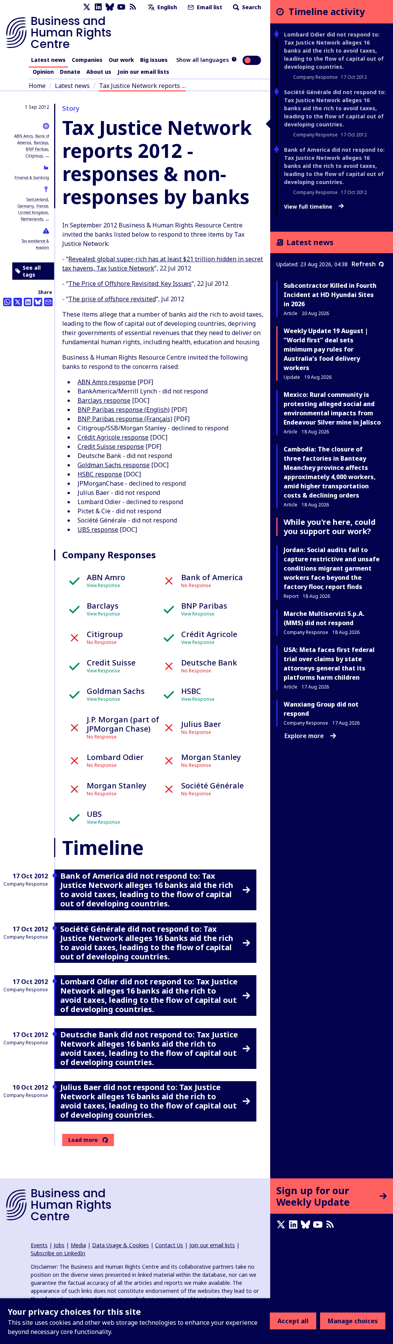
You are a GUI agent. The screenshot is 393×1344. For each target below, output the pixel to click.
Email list (208, 7)
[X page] (86, 7)
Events (39, 1245)
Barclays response (104, 400)
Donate (70, 71)
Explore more (304, 736)
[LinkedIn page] (98, 7)
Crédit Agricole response (113, 437)
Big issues (154, 59)
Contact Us (169, 1245)
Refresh (364, 264)
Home (37, 85)
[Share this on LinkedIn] (28, 302)
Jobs (59, 1245)
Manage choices (353, 1321)
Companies (87, 59)
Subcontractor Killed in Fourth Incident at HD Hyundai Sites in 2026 (330, 294)
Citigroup (34, 155)
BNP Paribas (37, 149)
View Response (103, 585)
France (42, 206)
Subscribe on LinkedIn (58, 1253)
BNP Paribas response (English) (124, 409)
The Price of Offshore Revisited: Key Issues (130, 283)
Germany (25, 206)
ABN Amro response (107, 382)
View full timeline (309, 206)
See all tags (32, 271)
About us (98, 71)
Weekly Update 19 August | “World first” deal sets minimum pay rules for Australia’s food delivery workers (326, 349)
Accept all (293, 1321)
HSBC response (100, 474)
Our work (121, 59)
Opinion (43, 71)
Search (251, 7)
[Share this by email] (48, 302)
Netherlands (32, 219)
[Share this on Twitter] (17, 302)
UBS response (98, 529)
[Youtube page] (121, 7)
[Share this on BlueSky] (38, 302)
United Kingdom (33, 212)
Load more (83, 1140)
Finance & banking (32, 177)
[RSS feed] (132, 7)
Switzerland (37, 199)
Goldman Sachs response (114, 465)
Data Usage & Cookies (120, 1245)
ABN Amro (23, 136)
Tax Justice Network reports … (142, 85)
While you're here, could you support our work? (330, 526)
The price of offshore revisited (112, 299)
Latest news (48, 59)
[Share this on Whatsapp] (7, 302)
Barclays (41, 142)
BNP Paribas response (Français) (125, 419)
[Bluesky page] (109, 7)
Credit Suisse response (111, 446)
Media (78, 1245)
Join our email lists (143, 71)
